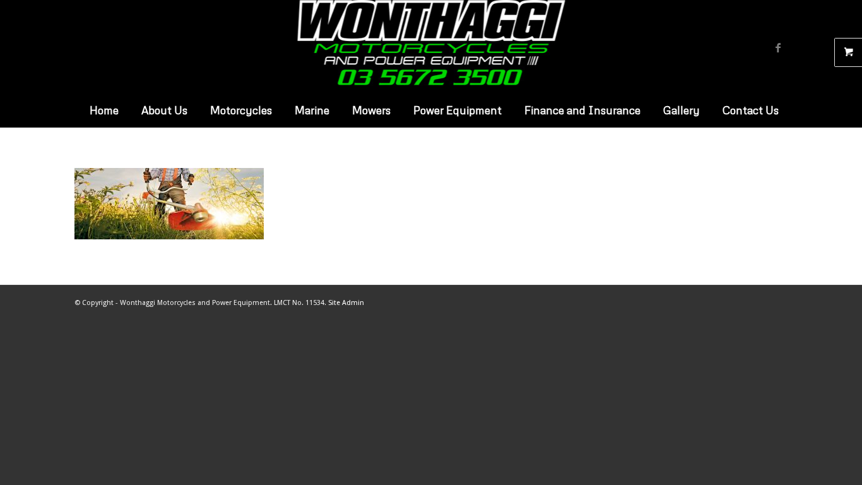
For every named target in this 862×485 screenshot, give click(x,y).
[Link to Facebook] (778, 47)
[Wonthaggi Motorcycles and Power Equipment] (431, 47)
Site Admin (346, 303)
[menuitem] (101, 110)
